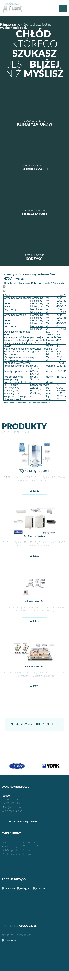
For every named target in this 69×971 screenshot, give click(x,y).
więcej (34, 491)
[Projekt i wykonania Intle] (34, 940)
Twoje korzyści (31, 846)
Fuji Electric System (34, 536)
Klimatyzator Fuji (34, 601)
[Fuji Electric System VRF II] (34, 469)
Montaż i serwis (11, 854)
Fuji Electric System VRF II (34, 471)
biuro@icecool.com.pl (14, 807)
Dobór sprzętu (10, 850)
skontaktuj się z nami (23, 822)
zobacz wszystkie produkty (34, 724)
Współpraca (30, 842)
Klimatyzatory (9, 846)
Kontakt (27, 854)
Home (5, 842)
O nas (26, 850)
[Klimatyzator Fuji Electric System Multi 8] (35, 599)
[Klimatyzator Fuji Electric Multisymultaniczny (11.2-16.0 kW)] (35, 664)
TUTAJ (53, 403)
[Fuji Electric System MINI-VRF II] (34, 534)
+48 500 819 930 (12, 811)
